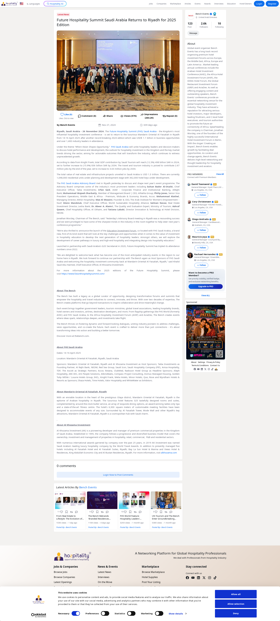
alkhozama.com (169, 452)
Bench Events (67, 124)
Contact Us (215, 365)
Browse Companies (64, 577)
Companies (161, 3)
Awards (207, 3)
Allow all (236, 594)
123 (190, 23)
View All (220, 174)
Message (193, 33)
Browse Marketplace (153, 572)
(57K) (130, 115)
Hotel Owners (246, 3)
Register (272, 3)
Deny (236, 613)
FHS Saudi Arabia (120, 146)
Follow (203, 195)
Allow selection (236, 603)
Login (259, 3)
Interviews (218, 3)
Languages (34, 3)
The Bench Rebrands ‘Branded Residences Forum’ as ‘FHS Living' (99, 517)
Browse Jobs (60, 572)
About (193, 362)
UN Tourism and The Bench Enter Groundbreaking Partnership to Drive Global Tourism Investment (165, 517)
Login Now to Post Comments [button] (118, 474)
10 (219, 23)
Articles (188, 3)
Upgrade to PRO (205, 286)
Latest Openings (63, 582)
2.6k (204, 23)
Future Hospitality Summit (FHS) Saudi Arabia (133, 131)
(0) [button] (68, 114)
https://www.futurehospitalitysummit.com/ (83, 273)
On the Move (105, 582)
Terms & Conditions (200, 365)
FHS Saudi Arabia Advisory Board (78, 183)
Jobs (151, 3)
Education (231, 3)
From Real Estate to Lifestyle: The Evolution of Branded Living (69, 517)
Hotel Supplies (150, 577)
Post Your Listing (151, 582)
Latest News (63, 14)
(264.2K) (151, 116)
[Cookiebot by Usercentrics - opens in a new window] (38, 615)
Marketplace (175, 3)
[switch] (105, 613)
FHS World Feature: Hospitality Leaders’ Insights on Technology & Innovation (133, 517)
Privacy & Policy (213, 362)
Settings (201, 362)
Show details (176, 613)
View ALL (205, 295)
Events (198, 3)
